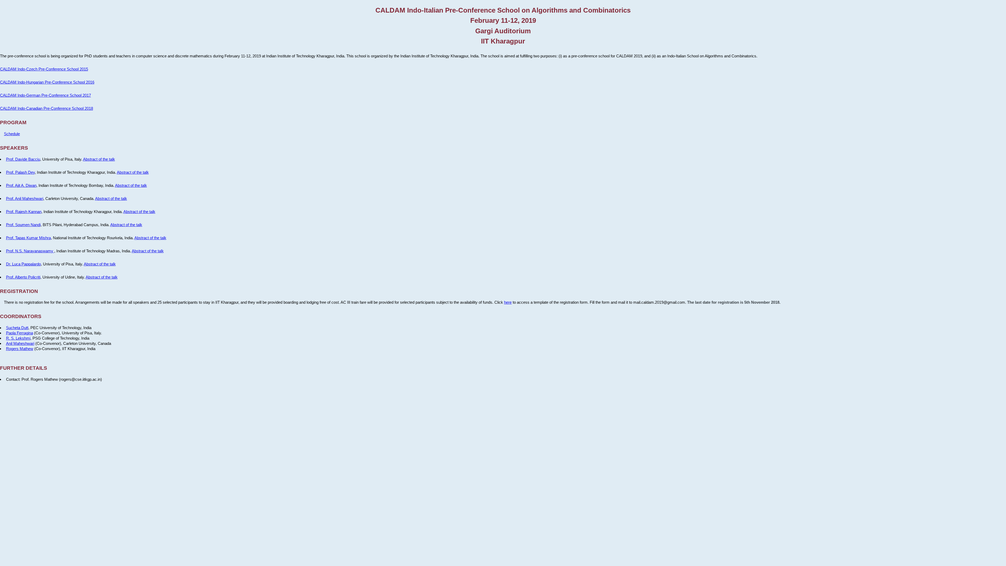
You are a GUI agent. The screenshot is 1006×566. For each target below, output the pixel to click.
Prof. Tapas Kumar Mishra (28, 238)
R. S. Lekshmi (18, 338)
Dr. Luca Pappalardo (23, 264)
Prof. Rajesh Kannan (23, 211)
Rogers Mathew (19, 348)
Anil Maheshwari (20, 343)
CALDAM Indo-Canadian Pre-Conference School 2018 (46, 108)
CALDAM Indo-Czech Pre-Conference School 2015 (44, 69)
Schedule (12, 134)
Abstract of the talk (99, 159)
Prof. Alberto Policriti (23, 277)
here (508, 302)
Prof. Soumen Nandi (23, 224)
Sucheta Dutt (17, 327)
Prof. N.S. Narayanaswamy (30, 251)
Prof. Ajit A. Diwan (21, 185)
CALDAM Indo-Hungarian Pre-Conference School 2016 (47, 82)
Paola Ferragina (19, 333)
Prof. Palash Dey (20, 172)
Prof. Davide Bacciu (23, 159)
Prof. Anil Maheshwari (24, 198)
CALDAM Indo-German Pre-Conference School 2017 (45, 95)
